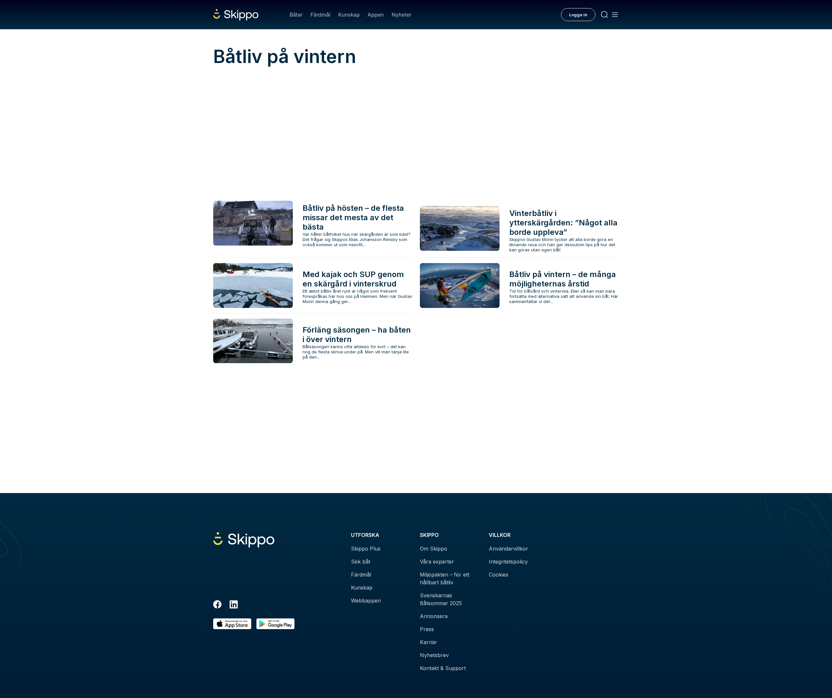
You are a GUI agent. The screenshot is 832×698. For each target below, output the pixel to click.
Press (427, 629)
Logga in (578, 14)
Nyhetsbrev (434, 655)
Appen (376, 14)
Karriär (428, 642)
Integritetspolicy (508, 561)
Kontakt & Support (443, 668)
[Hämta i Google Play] (275, 623)
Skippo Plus (366, 548)
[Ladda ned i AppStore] (232, 623)
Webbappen (366, 600)
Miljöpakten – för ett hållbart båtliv (444, 578)
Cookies (498, 574)
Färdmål (320, 14)
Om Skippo (433, 548)
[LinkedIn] (233, 605)
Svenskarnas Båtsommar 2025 (441, 599)
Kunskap (349, 14)
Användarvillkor (508, 548)
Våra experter (437, 561)
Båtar (296, 14)
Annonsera (434, 616)
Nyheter (401, 14)
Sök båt (360, 561)
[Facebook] (217, 605)
